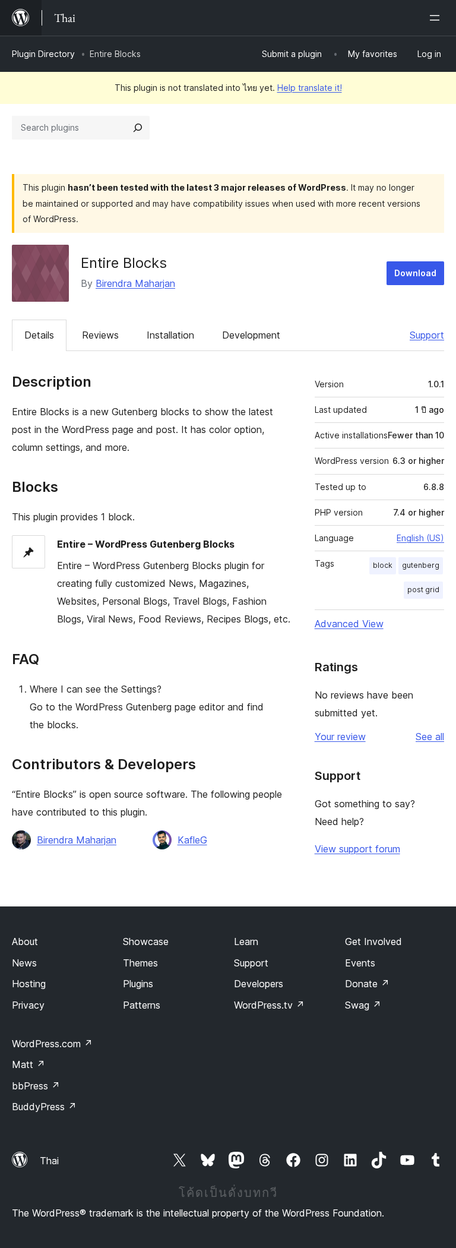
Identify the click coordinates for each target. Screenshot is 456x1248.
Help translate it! (309, 88)
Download (415, 273)
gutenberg (420, 565)
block (382, 565)
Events (360, 963)
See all (430, 737)
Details (39, 335)
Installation (170, 335)
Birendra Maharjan (135, 283)
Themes (140, 963)
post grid (423, 589)
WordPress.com (52, 1044)
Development (251, 335)
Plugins (138, 984)
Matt (28, 1064)
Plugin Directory (43, 54)
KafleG (192, 840)
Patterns (141, 1005)
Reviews (100, 335)
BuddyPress (44, 1107)
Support (427, 335)
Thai (49, 1161)
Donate (367, 984)
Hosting (29, 984)
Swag (363, 1005)
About (25, 941)
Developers (258, 984)
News (24, 963)
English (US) (420, 538)
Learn (246, 941)
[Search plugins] (138, 128)
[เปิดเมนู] (437, 18)
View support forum (357, 849)
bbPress (36, 1086)
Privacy (28, 1005)
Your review (340, 737)
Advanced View (349, 624)
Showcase (146, 941)
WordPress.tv (269, 1005)
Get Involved (373, 941)
